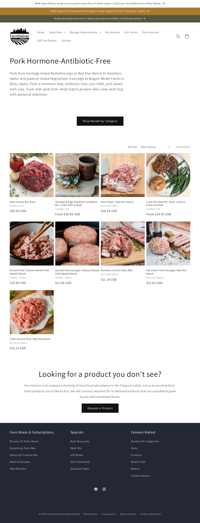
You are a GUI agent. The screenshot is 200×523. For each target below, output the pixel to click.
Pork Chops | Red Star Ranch (117, 202)
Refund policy (90, 514)
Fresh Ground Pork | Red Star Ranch (30, 339)
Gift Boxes (77, 455)
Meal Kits (76, 448)
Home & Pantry (140, 475)
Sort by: (132, 147)
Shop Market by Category (100, 121)
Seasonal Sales (80, 468)
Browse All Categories (145, 441)
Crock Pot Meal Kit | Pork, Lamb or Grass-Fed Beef (165, 203)
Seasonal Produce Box (24, 455)
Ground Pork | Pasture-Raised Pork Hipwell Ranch (29, 272)
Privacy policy (108, 514)
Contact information (150, 514)
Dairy (134, 448)
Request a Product (100, 408)
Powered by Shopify (70, 514)
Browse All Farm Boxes (24, 441)
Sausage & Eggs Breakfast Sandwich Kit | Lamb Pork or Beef (76, 203)
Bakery (135, 468)
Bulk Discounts (80, 441)
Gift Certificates (80, 462)
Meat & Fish (138, 462)
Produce (136, 455)
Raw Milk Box (18, 468)
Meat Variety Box (20, 462)
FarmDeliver (53, 514)
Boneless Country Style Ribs (116, 270)
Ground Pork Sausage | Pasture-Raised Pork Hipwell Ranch (77, 272)
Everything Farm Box (23, 448)
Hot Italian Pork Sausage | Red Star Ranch (166, 272)
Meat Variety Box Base (23, 202)
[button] (57, 32)
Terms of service (128, 514)
